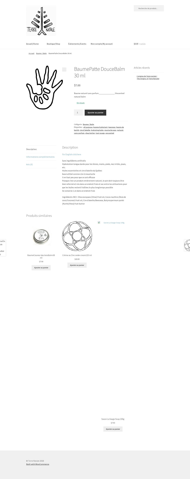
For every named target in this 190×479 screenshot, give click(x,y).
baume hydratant (100, 127)
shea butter (90, 133)
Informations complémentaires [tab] (40, 156)
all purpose (87, 127)
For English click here (71, 154)
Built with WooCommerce (37, 464)
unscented (109, 133)
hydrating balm (97, 130)
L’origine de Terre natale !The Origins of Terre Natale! (148, 77)
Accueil (31, 53)
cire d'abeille (85, 130)
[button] (64, 69)
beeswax (111, 127)
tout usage (100, 133)
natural (120, 130)
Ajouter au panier (95, 112)
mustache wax (110, 130)
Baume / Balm (41, 53)
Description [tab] (31, 149)
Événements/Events (77, 43)
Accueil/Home (32, 43)
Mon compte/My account (102, 43)
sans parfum (79, 133)
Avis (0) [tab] (29, 164)
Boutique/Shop (53, 43)
